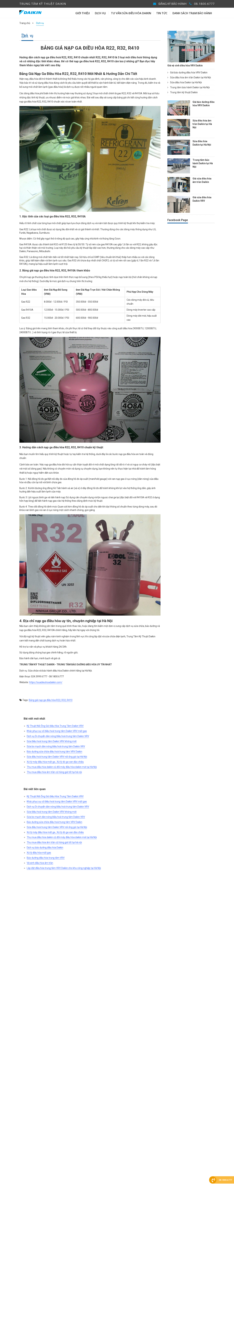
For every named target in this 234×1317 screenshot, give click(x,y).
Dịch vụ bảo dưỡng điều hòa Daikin (45, 847)
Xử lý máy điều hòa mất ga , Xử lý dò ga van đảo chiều (55, 761)
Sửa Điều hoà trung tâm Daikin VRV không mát (52, 741)
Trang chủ (24, 23)
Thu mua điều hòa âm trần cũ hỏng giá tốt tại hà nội (54, 772)
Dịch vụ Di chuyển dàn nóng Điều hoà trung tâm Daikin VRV (58, 736)
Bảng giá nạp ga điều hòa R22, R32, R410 (50, 700)
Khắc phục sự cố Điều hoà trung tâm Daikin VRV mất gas (57, 731)
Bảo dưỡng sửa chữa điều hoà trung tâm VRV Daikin (54, 751)
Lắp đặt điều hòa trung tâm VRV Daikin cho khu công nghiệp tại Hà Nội (64, 868)
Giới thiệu (82, 13)
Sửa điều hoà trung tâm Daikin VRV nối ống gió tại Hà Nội (57, 756)
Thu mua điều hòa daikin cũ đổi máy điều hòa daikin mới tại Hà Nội (62, 767)
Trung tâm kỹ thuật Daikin (184, 92)
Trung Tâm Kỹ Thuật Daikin (42, 4)
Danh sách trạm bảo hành (192, 13)
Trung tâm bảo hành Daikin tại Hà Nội (190, 87)
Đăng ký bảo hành (172, 4)
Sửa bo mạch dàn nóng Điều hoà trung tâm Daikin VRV (56, 746)
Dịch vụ (100, 13)
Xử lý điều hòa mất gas (39, 852)
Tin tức (161, 13)
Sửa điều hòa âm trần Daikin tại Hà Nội (190, 77)
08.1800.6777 (204, 4)
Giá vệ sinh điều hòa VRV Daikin (185, 65)
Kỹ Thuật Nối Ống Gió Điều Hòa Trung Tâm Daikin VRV (55, 726)
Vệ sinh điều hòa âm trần (40, 863)
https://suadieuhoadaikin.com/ (45, 682)
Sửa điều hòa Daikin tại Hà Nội (186, 82)
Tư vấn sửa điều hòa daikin (131, 13)
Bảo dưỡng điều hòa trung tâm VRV (46, 857)
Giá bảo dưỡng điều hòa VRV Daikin (188, 72)
